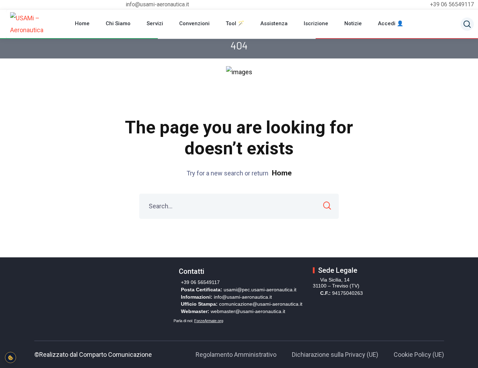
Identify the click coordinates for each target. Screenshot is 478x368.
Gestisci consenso (10, 357)
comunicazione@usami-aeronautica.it (260, 304)
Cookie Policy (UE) (419, 354)
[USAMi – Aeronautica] (40, 24)
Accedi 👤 (390, 23)
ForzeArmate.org (208, 321)
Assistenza (274, 23)
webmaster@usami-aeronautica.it (248, 311)
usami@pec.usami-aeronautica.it (260, 289)
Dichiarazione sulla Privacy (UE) (335, 354)
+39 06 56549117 (452, 4)
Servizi (155, 23)
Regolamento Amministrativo (236, 354)
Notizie (353, 23)
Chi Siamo (118, 23)
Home (82, 23)
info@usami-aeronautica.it (243, 297)
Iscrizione (316, 23)
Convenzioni (194, 23)
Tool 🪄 (235, 23)
